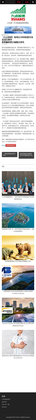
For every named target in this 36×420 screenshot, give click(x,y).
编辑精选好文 (6, 34)
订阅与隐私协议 (6, 399)
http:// (3, 145)
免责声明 (4, 402)
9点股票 (17, 417)
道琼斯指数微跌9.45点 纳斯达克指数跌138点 (18, 261)
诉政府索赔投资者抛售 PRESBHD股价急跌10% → (26, 155)
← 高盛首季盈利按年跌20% (9, 154)
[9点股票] (18, 12)
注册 (27, 2)
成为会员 (4, 407)
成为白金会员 (11, 145)
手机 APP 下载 (5, 404)
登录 (19, 2)
